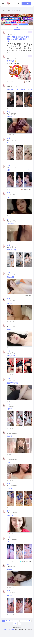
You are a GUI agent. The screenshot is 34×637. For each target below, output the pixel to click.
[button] (19, 3)
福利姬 (8, 32)
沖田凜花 (9, 409)
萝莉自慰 (9, 436)
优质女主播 (10, 516)
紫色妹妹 (9, 117)
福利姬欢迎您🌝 (11, 61)
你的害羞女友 (10, 224)
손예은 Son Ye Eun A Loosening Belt (19, 170)
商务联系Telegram (8, 630)
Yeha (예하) (10, 542)
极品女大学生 (10, 277)
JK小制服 (9, 569)
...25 (15, 624)
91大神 (8, 462)
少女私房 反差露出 (12, 250)
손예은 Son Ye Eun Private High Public (19, 89)
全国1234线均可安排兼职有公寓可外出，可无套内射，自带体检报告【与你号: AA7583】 (19, 39)
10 (30, 621)
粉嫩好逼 (9, 303)
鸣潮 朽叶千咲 (11, 356)
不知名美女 (10, 595)
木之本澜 (9, 488)
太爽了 (8, 197)
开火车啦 (9, 330)
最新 (17, 28)
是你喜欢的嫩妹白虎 (12, 383)
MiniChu (9, 143)
